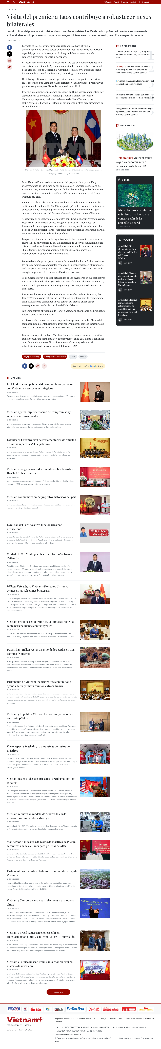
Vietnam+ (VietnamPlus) (26, 2)
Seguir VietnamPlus (81, 366)
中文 (138, 2)
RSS (95, 1018)
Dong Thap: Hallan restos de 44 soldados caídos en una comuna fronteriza (40, 651)
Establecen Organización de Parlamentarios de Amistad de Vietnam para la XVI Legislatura (41, 442)
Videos (126, 179)
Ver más (16, 378)
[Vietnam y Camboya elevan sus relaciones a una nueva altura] (95, 908)
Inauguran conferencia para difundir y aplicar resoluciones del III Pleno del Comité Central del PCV (133, 111)
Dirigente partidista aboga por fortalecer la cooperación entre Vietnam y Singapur (135, 96)
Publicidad (149, 1018)
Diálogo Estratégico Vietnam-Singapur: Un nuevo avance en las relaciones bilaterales (37, 588)
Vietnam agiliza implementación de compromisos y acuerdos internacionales (38, 414)
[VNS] (75, 1009)
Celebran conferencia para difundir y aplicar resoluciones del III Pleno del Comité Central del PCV (133, 69)
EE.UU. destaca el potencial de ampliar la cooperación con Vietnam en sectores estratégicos (40, 386)
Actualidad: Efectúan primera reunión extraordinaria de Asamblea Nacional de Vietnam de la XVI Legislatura (127, 307)
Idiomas (112, 1018)
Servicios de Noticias (134, 1018)
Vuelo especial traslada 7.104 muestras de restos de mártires (38, 748)
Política (11, 9)
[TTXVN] (14, 1009)
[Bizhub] (59, 1009)
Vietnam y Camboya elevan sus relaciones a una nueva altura (40, 902)
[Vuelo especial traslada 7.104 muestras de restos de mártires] (95, 754)
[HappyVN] (146, 1009)
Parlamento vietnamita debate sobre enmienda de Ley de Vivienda (42, 873)
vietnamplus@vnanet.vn (71, 1034)
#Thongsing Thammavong (55, 356)
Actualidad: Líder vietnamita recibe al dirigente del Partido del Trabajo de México (127, 252)
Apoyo (103, 1018)
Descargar (58, 991)
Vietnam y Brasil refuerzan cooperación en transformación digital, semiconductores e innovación (41, 935)
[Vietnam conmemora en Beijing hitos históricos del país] (95, 505)
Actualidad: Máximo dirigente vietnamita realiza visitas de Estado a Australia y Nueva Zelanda (127, 279)
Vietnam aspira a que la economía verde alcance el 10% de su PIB (134, 162)
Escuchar (128, 263)
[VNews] (25, 1009)
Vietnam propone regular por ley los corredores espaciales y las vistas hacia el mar (135, 54)
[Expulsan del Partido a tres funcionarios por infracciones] (95, 533)
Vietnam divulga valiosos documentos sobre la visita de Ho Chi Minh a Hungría (41, 471)
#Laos (72, 356)
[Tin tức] (36, 1009)
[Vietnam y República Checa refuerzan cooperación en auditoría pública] (95, 722)
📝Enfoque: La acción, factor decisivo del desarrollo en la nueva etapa (135, 82)
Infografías (127, 125)
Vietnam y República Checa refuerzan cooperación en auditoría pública (40, 716)
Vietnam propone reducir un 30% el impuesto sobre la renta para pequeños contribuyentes (40, 624)
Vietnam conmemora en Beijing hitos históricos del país (41, 497)
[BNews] (48, 1009)
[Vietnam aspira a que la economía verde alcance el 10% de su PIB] (135, 141)
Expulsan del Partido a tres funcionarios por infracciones (34, 527)
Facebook (9, 47)
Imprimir (9, 60)
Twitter (9, 54)
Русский (145, 2)
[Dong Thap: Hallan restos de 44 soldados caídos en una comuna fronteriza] (95, 657)
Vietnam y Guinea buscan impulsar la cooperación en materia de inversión (40, 964)
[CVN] (93, 1009)
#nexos (83, 356)
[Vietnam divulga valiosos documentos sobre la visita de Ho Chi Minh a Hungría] (95, 477)
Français (124, 2)
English (116, 2)
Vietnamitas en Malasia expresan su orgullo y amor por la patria (41, 781)
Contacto (58, 1021)
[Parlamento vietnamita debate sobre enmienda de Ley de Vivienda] (95, 879)
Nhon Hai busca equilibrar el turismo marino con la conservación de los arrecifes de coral (134, 216)
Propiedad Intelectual (63, 1018)
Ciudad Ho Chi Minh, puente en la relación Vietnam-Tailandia (39, 556)
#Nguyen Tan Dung (31, 356)
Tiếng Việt (108, 2)
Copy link (9, 67)
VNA (121, 1018)
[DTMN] (111, 1009)
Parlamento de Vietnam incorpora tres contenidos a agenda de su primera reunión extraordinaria (39, 684)
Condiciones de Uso (83, 1018)
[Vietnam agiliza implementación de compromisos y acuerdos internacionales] (95, 420)
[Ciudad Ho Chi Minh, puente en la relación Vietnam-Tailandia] (95, 562)
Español (133, 2)
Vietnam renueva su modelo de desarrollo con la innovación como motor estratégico (36, 816)
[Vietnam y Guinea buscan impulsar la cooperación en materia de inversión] (95, 970)
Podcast (128, 240)
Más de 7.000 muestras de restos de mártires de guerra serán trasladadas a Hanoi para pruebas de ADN (41, 844)
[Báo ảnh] (129, 1009)
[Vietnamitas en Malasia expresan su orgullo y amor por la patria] (95, 787)
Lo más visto (128, 46)
